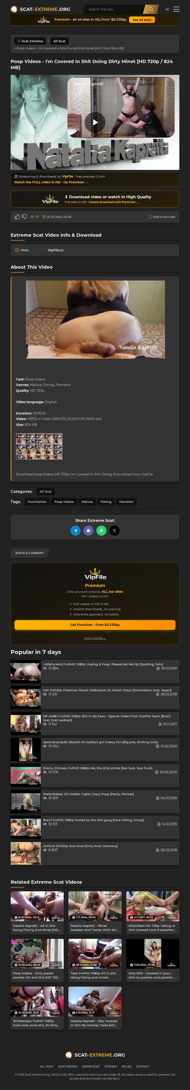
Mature (87, 502)
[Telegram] (75, 531)
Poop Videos (64, 502)
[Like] (17, 216)
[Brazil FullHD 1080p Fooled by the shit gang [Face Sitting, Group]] (26, 827)
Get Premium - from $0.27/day (95, 625)
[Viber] (88, 531)
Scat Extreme (32, 41)
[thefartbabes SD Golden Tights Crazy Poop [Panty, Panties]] (26, 801)
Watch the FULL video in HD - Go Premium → (51, 182)
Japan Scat (91, 1066)
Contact (143, 1066)
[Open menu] (176, 9)
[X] (114, 531)
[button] (167, 9)
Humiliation (37, 502)
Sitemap (110, 1066)
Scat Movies (67, 1066)
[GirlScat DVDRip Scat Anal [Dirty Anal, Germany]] (26, 853)
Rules (126, 1066)
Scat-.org (45, 9)
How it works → (95, 638)
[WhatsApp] (101, 531)
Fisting (106, 502)
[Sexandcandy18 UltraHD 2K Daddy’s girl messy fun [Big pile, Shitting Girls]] (26, 749)
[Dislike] (24, 216)
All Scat (60, 41)
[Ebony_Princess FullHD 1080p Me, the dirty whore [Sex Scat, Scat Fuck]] (26, 775)
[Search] (151, 9)
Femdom (126, 502)
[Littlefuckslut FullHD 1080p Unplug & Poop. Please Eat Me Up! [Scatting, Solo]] (26, 671)
